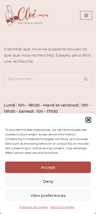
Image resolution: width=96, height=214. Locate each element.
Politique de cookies (33, 207)
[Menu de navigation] (86, 15)
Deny (48, 181)
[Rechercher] (86, 79)
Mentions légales (62, 207)
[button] (88, 119)
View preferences (48, 195)
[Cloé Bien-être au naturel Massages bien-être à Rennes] (27, 15)
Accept (48, 167)
